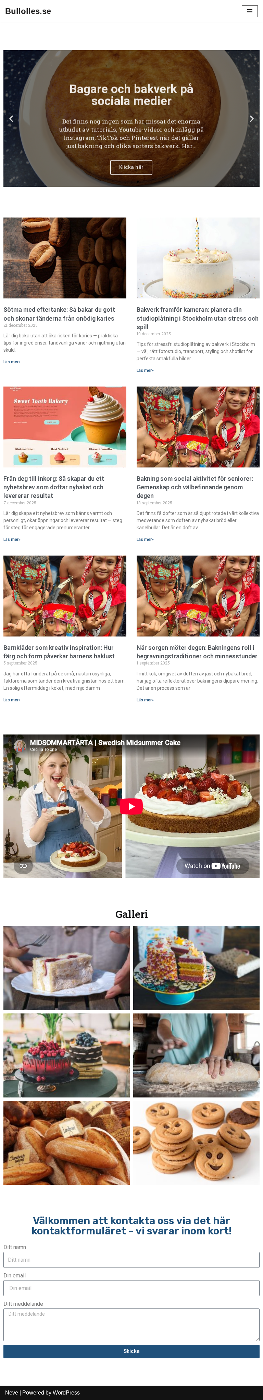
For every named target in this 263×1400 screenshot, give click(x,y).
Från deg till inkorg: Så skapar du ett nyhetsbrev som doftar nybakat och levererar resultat (53, 487)
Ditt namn (14, 1247)
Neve (11, 1393)
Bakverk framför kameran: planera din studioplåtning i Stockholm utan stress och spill (198, 318)
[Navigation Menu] (250, 11)
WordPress (66, 1393)
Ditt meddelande (23, 1304)
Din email (14, 1275)
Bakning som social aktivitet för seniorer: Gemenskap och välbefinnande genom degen (195, 487)
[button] (11, 118)
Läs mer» (12, 362)
